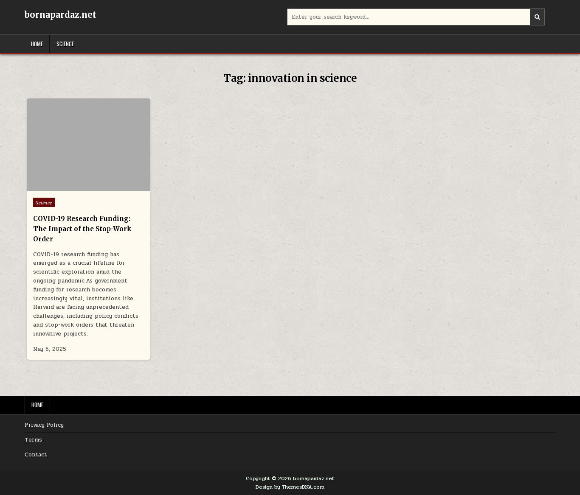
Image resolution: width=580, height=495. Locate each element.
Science (65, 43)
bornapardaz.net (60, 14)
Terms (33, 440)
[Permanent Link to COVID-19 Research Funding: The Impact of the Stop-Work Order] (88, 144)
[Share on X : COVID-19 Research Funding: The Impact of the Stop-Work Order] (76, 186)
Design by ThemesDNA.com (290, 487)
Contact (36, 454)
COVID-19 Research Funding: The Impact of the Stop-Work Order (82, 229)
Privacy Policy (44, 425)
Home (37, 43)
